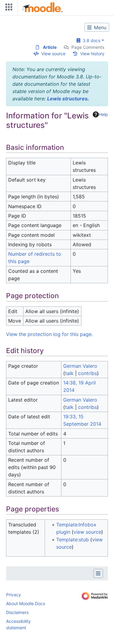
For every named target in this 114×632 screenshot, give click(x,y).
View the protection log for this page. (49, 334)
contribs (87, 373)
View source (53, 53)
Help (103, 114)
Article (50, 47)
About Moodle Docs (25, 603)
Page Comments (87, 47)
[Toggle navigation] (7, 8)
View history (92, 53)
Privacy (13, 594)
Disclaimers (17, 612)
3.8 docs (90, 40)
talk (69, 373)
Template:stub (72, 539)
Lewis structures (67, 99)
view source (87, 532)
